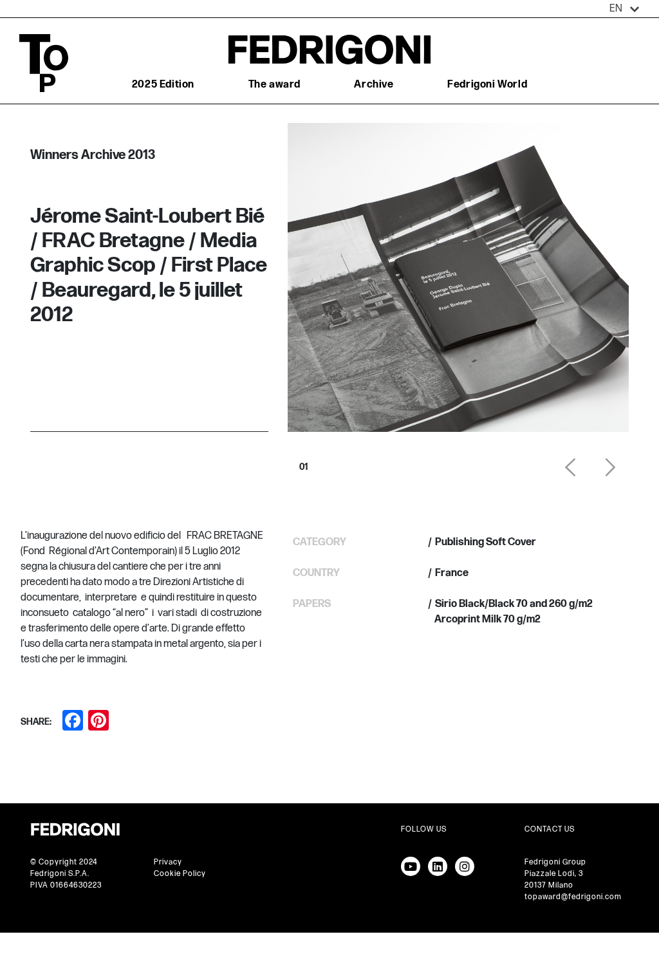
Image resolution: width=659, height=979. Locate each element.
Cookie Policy (180, 874)
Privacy (168, 862)
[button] (624, 9)
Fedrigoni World (487, 85)
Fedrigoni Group (555, 862)
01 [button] (303, 463)
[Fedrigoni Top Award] (329, 49)
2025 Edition (163, 85)
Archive (373, 85)
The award (274, 85)
